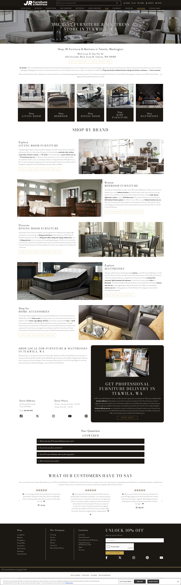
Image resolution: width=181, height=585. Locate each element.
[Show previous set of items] (19, 500)
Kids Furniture (66, 8)
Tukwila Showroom (84, 537)
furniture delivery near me (102, 408)
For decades (23, 68)
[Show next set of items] (161, 500)
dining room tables (45, 237)
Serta (151, 280)
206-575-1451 (28, 410)
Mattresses (80, 8)
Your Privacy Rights (125, 581)
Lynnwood (82, 535)
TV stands (44, 155)
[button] (124, 3)
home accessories (155, 70)
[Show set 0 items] (90, 514)
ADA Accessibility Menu (104, 575)
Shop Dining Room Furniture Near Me (40, 252)
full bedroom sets (128, 197)
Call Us (74, 62)
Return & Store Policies (57, 548)
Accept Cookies (153, 581)
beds (151, 195)
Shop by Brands (21, 554)
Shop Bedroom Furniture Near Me (124, 212)
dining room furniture (133, 70)
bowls (73, 321)
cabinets (66, 237)
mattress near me (110, 288)
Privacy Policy (85, 575)
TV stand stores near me (27, 157)
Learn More (127, 418)
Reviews (52, 543)
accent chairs (22, 155)
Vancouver (82, 550)
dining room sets (25, 240)
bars (70, 237)
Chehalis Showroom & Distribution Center (85, 544)
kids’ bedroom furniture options (114, 200)
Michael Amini (154, 8)
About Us (53, 540)
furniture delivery (101, 401)
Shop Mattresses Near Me (119, 295)
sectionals (61, 152)
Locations (141, 8)
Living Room (25, 8)
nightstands (108, 197)
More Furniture (95, 8)
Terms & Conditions (76, 575)
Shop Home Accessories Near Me (37, 335)
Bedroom (38, 8)
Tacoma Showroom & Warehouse (88, 540)
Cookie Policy (69, 583)
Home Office (21, 543)
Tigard (80, 547)
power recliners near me (69, 155)
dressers (156, 195)
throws (31, 321)
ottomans (30, 155)
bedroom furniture (121, 70)
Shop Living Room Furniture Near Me (39, 169)
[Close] (178, 581)
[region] (90, 581)
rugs (35, 321)
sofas (66, 152)
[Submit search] (117, 3)
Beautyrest (108, 283)
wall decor (45, 321)
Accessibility (94, 575)
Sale (107, 8)
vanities (114, 197)
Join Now (114, 553)
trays (67, 321)
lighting (39, 321)
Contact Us (53, 545)
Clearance (117, 8)
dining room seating (57, 237)
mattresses (144, 70)
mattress (134, 273)
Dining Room (51, 8)
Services (52, 537)
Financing (129, 8)
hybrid (113, 280)
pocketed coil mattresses (123, 280)
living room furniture (109, 70)
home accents (36, 318)
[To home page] (36, 3)
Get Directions (103, 62)
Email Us (86, 62)
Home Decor (21, 546)
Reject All (140, 581)
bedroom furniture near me (153, 200)
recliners (71, 152)
